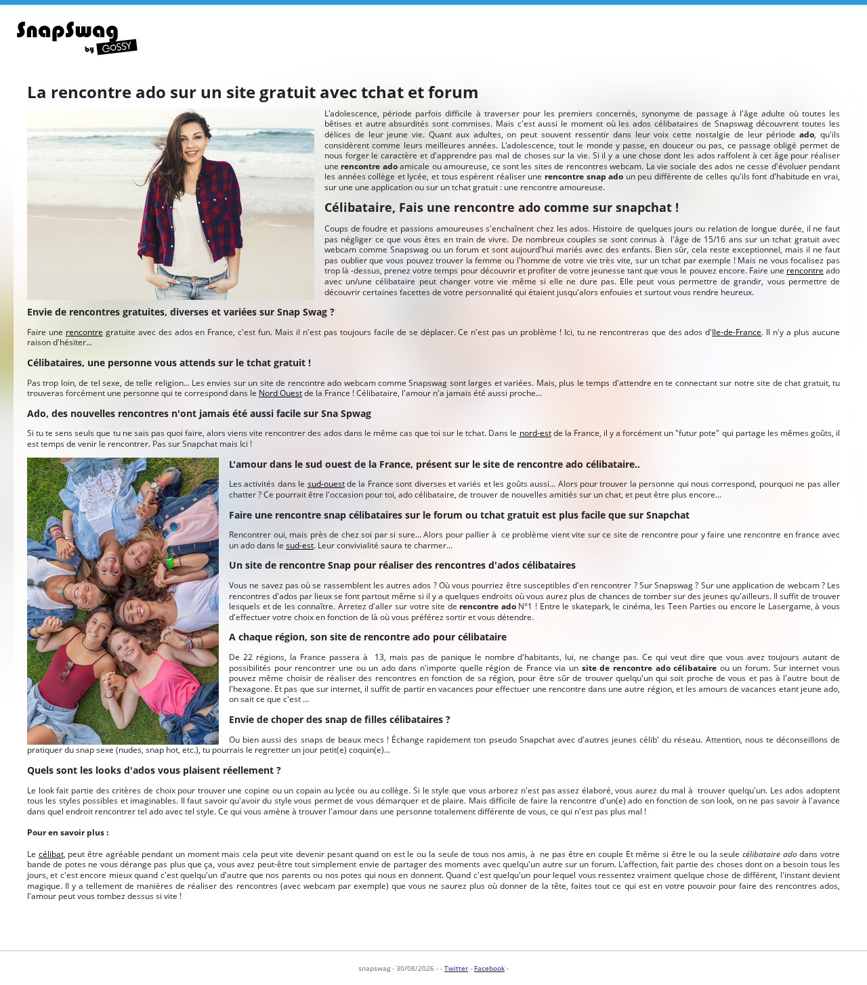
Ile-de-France (736, 332)
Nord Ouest (280, 393)
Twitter (456, 968)
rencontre (805, 270)
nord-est (535, 433)
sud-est (300, 545)
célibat (51, 854)
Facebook (489, 968)
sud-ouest (326, 483)
